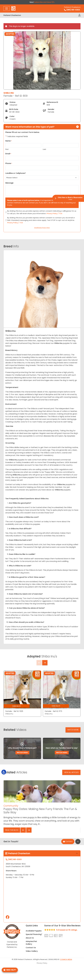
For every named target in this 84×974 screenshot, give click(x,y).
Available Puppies (34, 931)
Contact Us (31, 947)
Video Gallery (32, 951)
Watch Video (22, 752)
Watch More (73, 729)
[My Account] (79, 15)
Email (8, 153)
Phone (8, 163)
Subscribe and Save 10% (44, 2)
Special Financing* (34, 934)
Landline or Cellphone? (15, 173)
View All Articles (71, 772)
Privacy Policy (42, 963)
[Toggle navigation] (7, 8)
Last (44, 149)
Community (11, 805)
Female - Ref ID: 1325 (14, 711)
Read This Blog (11, 830)
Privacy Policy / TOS (54, 213)
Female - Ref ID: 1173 (53, 711)
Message (9, 183)
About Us (30, 938)
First (7, 149)
